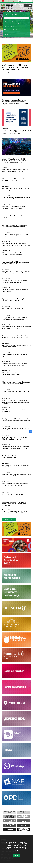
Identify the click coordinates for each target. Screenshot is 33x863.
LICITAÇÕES (8, 34)
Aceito (16, 855)
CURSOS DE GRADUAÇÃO (11, 21)
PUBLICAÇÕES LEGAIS (10, 32)
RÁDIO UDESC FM (9, 26)
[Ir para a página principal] (7, 8)
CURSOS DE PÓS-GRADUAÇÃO (12, 24)
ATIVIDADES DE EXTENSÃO (11, 29)
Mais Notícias (8, 519)
